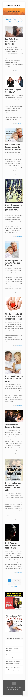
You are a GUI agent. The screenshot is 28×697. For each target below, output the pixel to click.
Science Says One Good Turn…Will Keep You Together (13, 262)
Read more (19, 70)
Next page (13, 586)
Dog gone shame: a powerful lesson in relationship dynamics (13, 662)
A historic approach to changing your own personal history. (13, 207)
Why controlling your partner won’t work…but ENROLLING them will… (13, 486)
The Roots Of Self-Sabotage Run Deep (12, 425)
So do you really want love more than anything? (14, 656)
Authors (9, 21)
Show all (20, 21)
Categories (9, 19)
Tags (15, 19)
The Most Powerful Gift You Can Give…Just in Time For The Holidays (14, 316)
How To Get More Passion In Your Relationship (11, 41)
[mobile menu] (23, 5)
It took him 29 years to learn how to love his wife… (14, 378)
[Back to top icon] (14, 683)
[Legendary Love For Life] (14, 5)
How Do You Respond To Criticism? (13, 90)
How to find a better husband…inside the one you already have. (13, 147)
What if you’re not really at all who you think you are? (12, 545)
